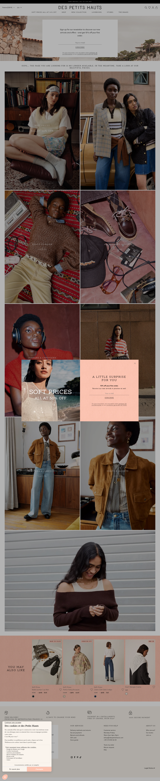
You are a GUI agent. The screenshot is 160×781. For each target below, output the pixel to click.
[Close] (135, 363)
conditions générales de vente (116, 405)
